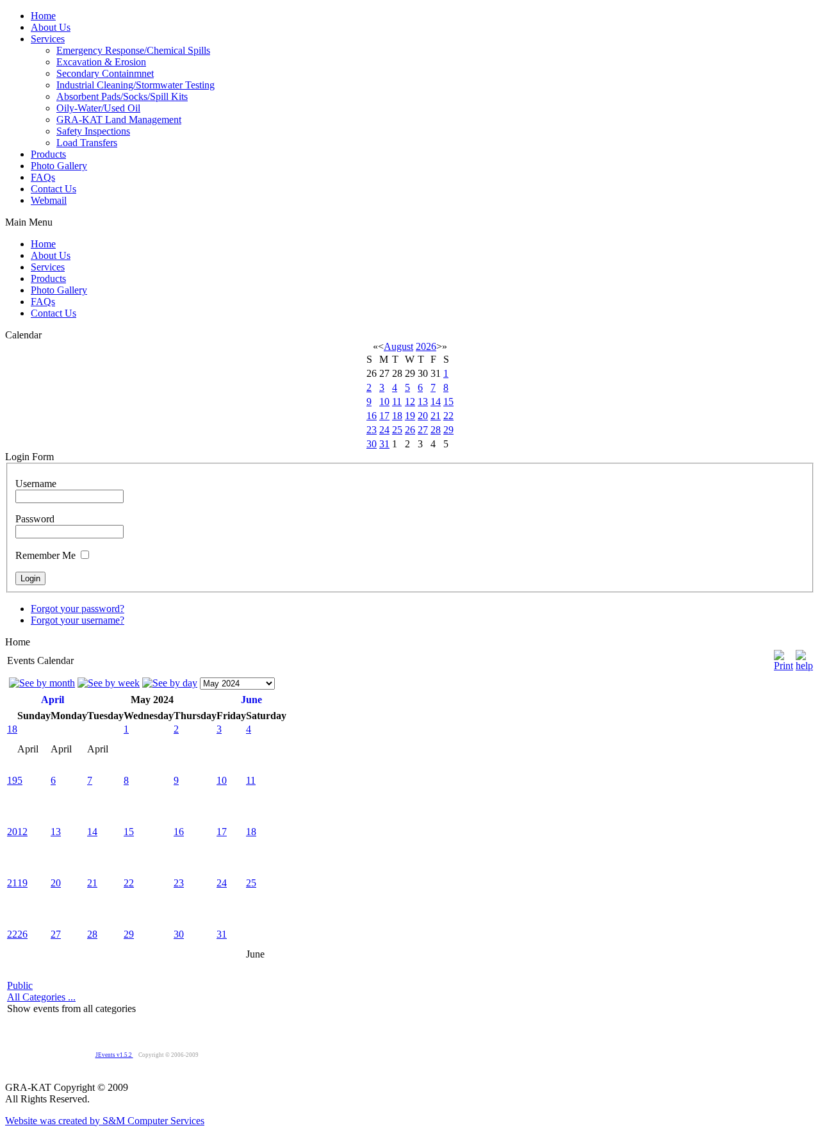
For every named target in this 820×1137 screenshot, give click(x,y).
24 (384, 429)
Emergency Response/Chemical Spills (133, 50)
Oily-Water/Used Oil (98, 108)
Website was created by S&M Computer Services (104, 1120)
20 (423, 415)
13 (423, 401)
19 (410, 415)
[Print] (783, 657)
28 (435, 429)
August (398, 346)
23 (371, 429)
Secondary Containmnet (105, 73)
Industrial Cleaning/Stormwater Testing (135, 84)
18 (397, 415)
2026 (426, 346)
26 (410, 429)
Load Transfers (86, 142)
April (52, 699)
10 (384, 401)
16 (371, 415)
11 (397, 401)
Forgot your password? (77, 608)
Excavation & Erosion (101, 61)
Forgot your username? (77, 620)
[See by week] (109, 682)
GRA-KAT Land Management (118, 119)
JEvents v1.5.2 (114, 1055)
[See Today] (169, 682)
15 (448, 401)
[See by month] (42, 682)
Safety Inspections (93, 131)
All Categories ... (41, 997)
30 (371, 443)
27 (423, 429)
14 (435, 401)
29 (448, 429)
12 (410, 401)
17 (384, 415)
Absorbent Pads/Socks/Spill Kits (122, 96)
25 (397, 429)
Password (34, 518)
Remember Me (45, 555)
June (251, 699)
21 (435, 415)
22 (448, 415)
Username (35, 483)
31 (384, 443)
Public (20, 985)
